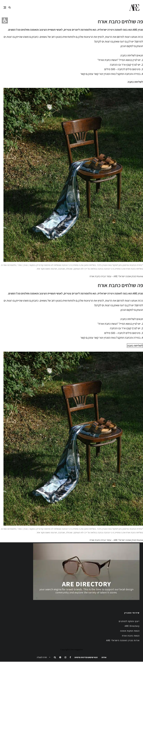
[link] (70, 657)
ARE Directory (132, 625)
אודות (103, 657)
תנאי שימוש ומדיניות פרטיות (86, 657)
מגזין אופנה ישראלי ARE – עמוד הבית (118, 276)
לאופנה (118, 29)
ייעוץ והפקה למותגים (129, 621)
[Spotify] (60, 657)
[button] (9, 7)
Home (140, 276)
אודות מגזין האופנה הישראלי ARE (123, 640)
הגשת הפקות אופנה (130, 630)
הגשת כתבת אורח (131, 635)
